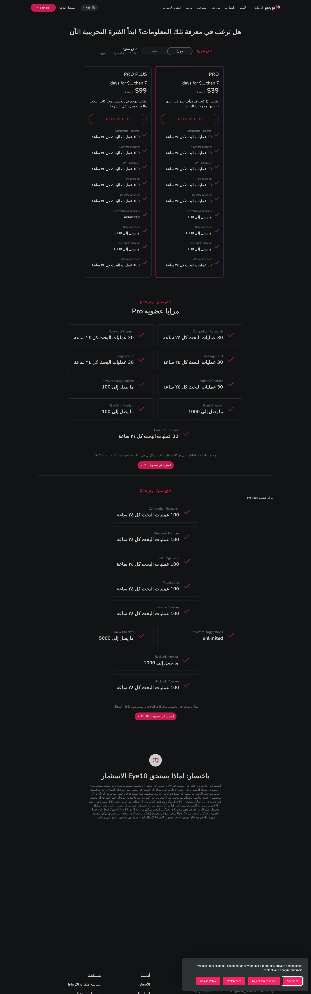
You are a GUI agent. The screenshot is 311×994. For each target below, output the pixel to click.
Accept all (292, 980)
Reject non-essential (264, 980)
